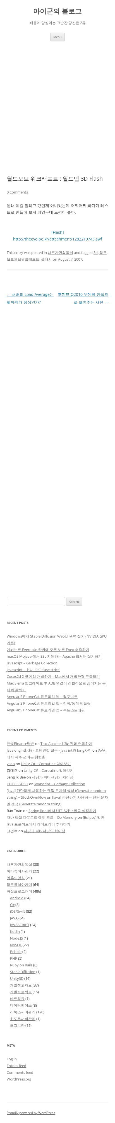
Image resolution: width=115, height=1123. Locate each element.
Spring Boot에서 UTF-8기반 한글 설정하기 (62, 810)
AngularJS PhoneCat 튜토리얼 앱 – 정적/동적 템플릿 (49, 703)
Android (16, 897)
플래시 (46, 259)
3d (96, 252)
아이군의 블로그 (57, 11)
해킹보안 (17, 1025)
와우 (103, 252)
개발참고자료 (21, 985)
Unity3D (16, 978)
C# (12, 904)
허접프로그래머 (19, 891)
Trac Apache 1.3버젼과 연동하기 (66, 743)
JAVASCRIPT (19, 924)
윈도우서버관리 (22, 1018)
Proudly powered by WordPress (31, 1112)
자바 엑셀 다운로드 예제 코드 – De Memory (42, 817)
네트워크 (17, 998)
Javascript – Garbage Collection (32, 663)
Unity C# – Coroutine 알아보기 (46, 763)
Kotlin (15, 931)
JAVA (14, 918)
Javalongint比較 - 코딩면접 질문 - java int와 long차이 (49, 750)
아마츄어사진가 (19, 871)
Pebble (15, 951)
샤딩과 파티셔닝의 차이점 (52, 777)
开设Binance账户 (20, 743)
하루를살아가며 (19, 884)
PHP (13, 958)
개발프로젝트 (21, 991)
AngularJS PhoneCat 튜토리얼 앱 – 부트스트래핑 (46, 710)
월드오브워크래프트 (23, 259)
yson (11, 763)
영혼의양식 (16, 877)
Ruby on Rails (21, 965)
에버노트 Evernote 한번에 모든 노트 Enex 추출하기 (48, 649)
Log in (12, 1058)
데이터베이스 (21, 1005)
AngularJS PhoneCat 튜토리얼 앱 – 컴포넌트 (42, 696)
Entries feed (16, 1065)
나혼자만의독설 (60, 252)
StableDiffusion (22, 971)
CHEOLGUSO (17, 783)
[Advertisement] (57, 101)
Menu (57, 37)
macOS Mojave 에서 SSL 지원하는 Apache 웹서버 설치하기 (54, 656)
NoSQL (16, 944)
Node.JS (16, 938)
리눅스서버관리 (22, 1012)
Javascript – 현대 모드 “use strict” (33, 669)
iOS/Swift (17, 911)
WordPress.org (19, 1079)
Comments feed (20, 1072)
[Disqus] (57, 376)
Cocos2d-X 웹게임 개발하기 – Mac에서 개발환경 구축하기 (53, 676)
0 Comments (17, 192)
